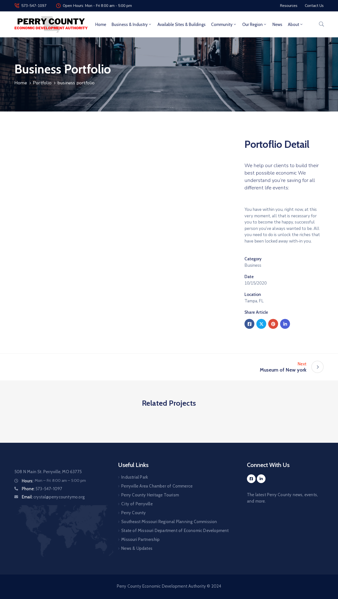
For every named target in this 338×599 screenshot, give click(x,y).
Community (222, 24)
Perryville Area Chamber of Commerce (157, 486)
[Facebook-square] (251, 478)
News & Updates (136, 548)
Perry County (133, 512)
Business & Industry (130, 24)
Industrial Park (134, 477)
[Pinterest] (273, 324)
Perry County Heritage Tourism (150, 494)
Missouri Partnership (140, 539)
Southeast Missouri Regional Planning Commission (169, 521)
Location (252, 294)
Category (253, 258)
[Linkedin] (285, 324)
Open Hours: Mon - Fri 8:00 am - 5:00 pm (97, 5)
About (293, 24)
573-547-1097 (34, 5)
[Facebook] (249, 324)
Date (249, 276)
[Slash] (20, 367)
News (277, 24)
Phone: (42, 488)
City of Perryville (137, 503)
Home (100, 24)
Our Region (252, 24)
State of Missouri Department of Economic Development (175, 530)
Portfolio (42, 83)
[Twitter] (261, 324)
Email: (53, 496)
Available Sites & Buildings (181, 24)
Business (252, 265)
